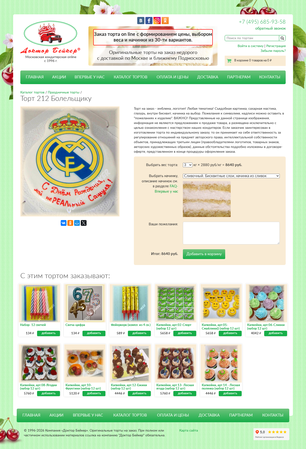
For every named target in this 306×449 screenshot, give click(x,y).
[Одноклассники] (70, 223)
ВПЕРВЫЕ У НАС (90, 77)
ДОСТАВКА (207, 77)
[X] (84, 223)
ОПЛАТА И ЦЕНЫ (172, 77)
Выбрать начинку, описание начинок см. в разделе (160, 183)
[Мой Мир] (77, 223)
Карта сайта (188, 430)
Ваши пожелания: (163, 224)
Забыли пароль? (273, 51)
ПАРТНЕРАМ (239, 77)
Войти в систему (250, 46)
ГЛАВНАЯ (35, 77)
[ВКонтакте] (63, 223)
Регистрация (276, 46)
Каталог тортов (32, 92)
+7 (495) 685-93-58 (262, 22)
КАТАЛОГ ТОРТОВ (130, 415)
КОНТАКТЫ (269, 77)
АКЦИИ (59, 77)
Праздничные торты (63, 92)
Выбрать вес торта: (162, 165)
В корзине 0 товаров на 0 (253, 60)
